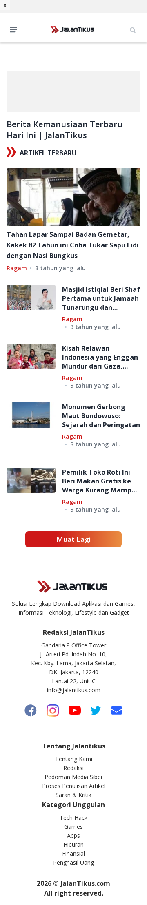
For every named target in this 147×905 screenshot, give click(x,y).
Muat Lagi (73, 539)
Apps (73, 835)
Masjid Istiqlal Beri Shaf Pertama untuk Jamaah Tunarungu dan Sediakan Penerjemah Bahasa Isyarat (101, 298)
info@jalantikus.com (73, 690)
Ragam (17, 268)
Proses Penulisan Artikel (73, 786)
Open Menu (15, 28)
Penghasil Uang (73, 862)
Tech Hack (73, 817)
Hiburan (73, 844)
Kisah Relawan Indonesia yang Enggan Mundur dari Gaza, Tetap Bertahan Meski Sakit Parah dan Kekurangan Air (100, 357)
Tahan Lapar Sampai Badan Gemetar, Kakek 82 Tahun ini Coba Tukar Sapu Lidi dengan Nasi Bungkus (73, 245)
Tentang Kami (73, 759)
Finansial (73, 853)
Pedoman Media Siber (74, 777)
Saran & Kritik (73, 795)
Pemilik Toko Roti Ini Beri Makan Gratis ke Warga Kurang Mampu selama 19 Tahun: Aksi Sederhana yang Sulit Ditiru (99, 481)
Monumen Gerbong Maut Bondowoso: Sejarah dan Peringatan (101, 415)
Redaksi (73, 768)
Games (73, 826)
